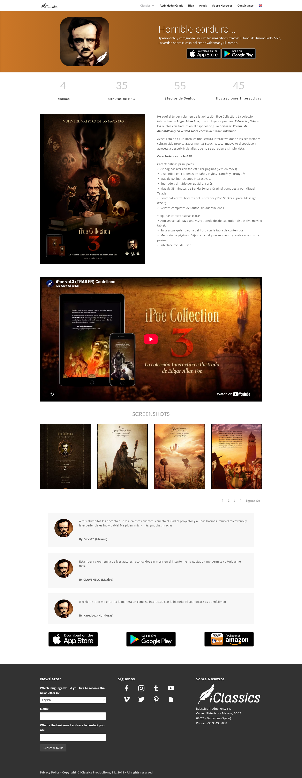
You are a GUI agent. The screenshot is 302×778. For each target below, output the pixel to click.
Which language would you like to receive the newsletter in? (72, 690)
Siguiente (253, 500)
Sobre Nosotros (222, 5)
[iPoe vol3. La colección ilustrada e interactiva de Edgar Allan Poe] (65, 489)
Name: (44, 708)
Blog (191, 5)
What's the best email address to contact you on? (72, 727)
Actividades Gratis (171, 5)
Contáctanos (245, 5)
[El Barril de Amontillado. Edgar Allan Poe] (236, 489)
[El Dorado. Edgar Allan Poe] (122, 489)
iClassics (144, 5)
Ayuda (203, 5)
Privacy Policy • (51, 772)
